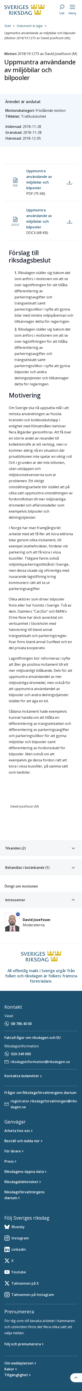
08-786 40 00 (21, 1023)
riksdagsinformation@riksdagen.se (40, 1061)
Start (7, 26)
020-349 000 (21, 1054)
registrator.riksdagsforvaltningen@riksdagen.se (43, 1104)
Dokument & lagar (30, 26)
